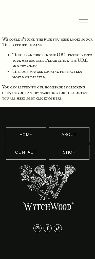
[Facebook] (48, 228)
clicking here (48, 98)
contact (26, 152)
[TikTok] (58, 228)
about (69, 134)
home (26, 134)
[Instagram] (37, 228)
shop (69, 152)
